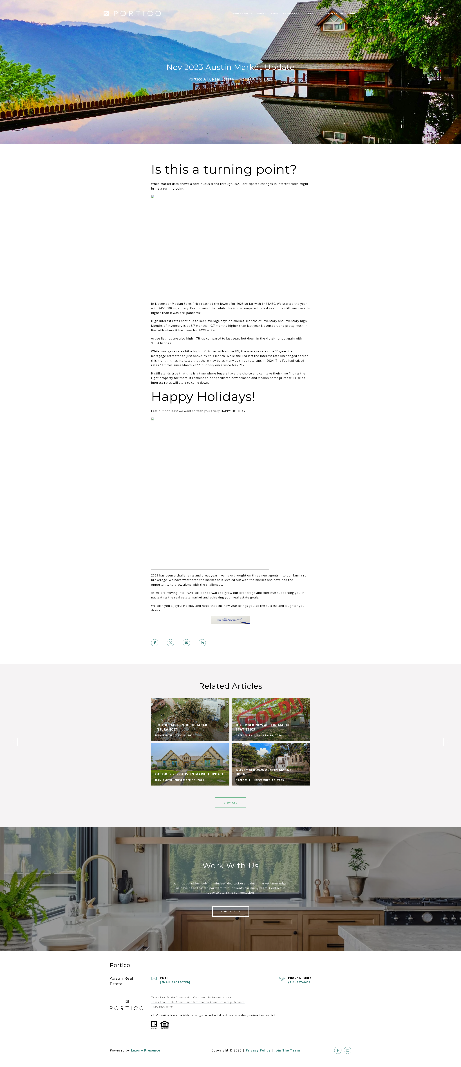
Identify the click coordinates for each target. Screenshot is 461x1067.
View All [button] (231, 802)
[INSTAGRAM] (347, 1050)
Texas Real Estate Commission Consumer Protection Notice (191, 997)
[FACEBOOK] (337, 1050)
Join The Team (287, 1050)
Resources (291, 13)
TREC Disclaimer (162, 1006)
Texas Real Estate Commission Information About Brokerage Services (198, 1002)
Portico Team (267, 13)
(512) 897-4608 (299, 982)
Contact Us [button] (230, 911)
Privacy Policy (258, 1050)
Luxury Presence (145, 1050)
